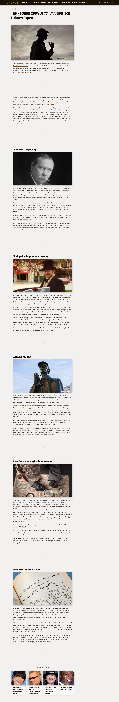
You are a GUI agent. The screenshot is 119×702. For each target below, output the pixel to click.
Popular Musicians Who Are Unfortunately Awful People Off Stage (34, 690)
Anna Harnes (16, 22)
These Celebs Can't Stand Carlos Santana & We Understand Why (50, 690)
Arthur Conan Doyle (26, 63)
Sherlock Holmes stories (20, 66)
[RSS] (115, 2)
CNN (68, 225)
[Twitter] (107, 2)
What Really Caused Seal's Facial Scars (66, 688)
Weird (13, 9)
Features (82, 2)
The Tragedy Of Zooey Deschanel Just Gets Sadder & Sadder (18, 690)
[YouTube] (102, 2)
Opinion (74, 2)
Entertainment (65, 2)
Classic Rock (25, 2)
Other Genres (45, 2)
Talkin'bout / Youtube (66, 290)
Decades (55, 2)
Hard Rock (35, 2)
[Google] (113, 2)
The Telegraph (31, 631)
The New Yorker (49, 104)
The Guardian (45, 637)
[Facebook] (99, 2)
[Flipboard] (110, 2)
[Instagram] (105, 2)
